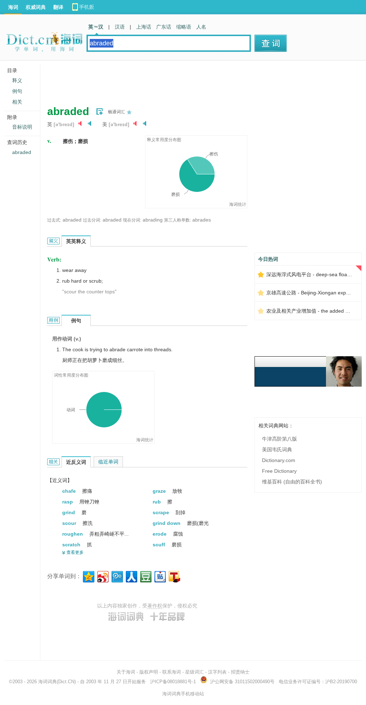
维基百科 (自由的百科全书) (292, 482)
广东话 (163, 27)
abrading (153, 220)
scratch (72, 544)
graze (160, 491)
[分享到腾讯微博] (116, 575)
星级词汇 (194, 672)
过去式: (54, 220)
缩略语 (183, 27)
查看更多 (75, 552)
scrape (161, 512)
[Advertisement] (177, 80)
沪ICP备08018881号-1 (173, 681)
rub (157, 502)
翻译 (58, 7)
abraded (72, 220)
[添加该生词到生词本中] (99, 111)
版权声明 (148, 672)
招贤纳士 (240, 672)
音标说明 (22, 127)
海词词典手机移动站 (183, 693)
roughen (73, 534)
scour (70, 523)
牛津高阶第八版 (279, 439)
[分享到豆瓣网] (145, 575)
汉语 (120, 27)
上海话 (143, 27)
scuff (160, 544)
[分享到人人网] (131, 575)
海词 (13, 7)
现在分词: (132, 220)
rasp (68, 502)
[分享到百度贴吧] (159, 575)
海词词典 (47, 681)
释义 (17, 80)
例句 (17, 91)
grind (69, 512)
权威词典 (36, 7)
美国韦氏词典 (277, 449)
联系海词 (171, 672)
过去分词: (92, 220)
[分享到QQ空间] (88, 575)
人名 (201, 27)
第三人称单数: (177, 220)
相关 (17, 102)
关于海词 (126, 672)
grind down (167, 523)
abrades (201, 220)
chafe (69, 491)
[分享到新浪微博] (102, 575)
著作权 (154, 606)
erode (160, 534)
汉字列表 (217, 672)
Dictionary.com (278, 460)
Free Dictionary (279, 471)
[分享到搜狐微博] (173, 575)
